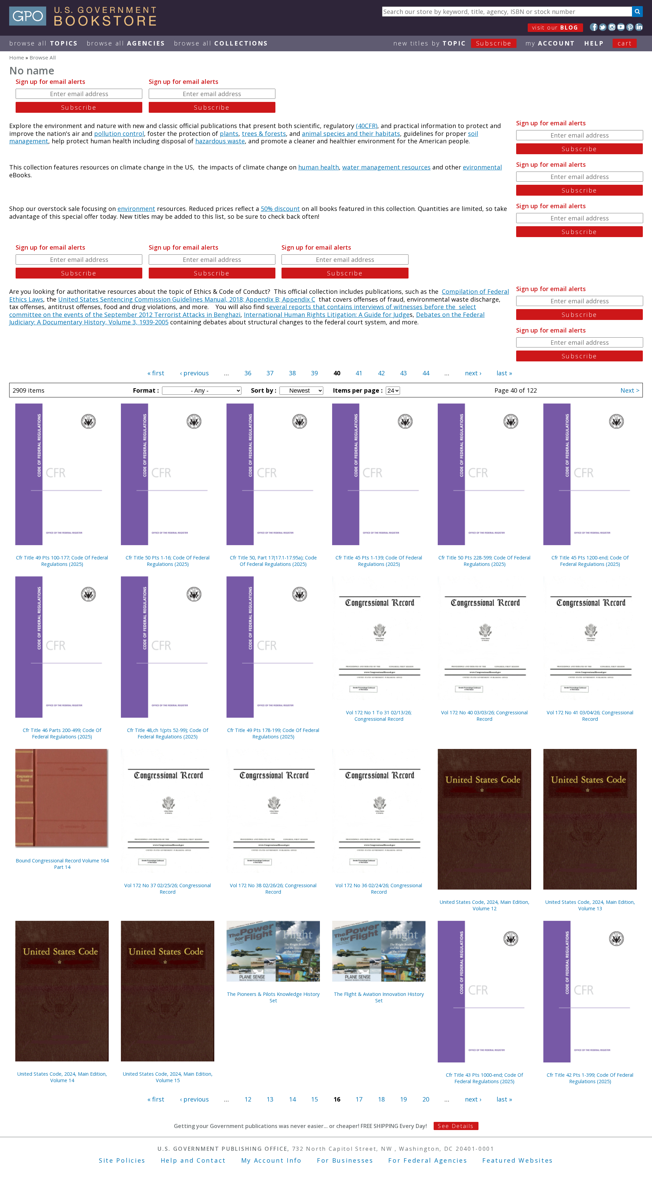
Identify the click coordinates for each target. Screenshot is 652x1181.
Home (16, 57)
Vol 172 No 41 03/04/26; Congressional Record (590, 715)
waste (236, 141)
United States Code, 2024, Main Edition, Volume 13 (590, 905)
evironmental (482, 167)
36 (247, 373)
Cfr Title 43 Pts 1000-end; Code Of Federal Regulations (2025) (484, 1078)
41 (359, 373)
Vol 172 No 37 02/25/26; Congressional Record (167, 888)
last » (504, 373)
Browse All (43, 43)
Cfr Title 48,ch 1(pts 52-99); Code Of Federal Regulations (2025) (167, 733)
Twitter (603, 27)
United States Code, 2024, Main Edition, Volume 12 (484, 905)
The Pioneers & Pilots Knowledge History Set (273, 997)
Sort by (263, 390)
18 (381, 1099)
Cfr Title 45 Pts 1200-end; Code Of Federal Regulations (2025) (590, 560)
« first (155, 373)
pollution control (119, 133)
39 (314, 373)
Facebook (594, 27)
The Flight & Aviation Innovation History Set (379, 997)
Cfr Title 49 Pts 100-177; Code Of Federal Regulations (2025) (62, 560)
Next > (629, 390)
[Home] (85, 23)
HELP (594, 43)
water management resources (386, 167)
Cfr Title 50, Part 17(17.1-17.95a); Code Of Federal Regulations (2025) (273, 560)
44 (425, 373)
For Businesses (345, 1160)
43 (403, 373)
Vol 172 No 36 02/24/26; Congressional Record (379, 888)
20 (425, 1099)
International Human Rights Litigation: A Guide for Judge (327, 314)
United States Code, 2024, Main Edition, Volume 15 (168, 1077)
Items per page (357, 390)
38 (292, 373)
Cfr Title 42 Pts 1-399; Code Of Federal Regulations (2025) (590, 1078)
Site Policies (122, 1160)
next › (473, 373)
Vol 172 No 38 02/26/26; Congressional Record (273, 888)
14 (292, 1099)
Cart (625, 43)
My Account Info (271, 1160)
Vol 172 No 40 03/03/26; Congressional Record (484, 715)
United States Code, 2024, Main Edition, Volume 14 (62, 1077)
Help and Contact (193, 1160)
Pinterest (630, 27)
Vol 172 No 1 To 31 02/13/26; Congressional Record (379, 715)
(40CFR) (366, 126)
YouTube (621, 27)
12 (247, 1099)
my (550, 43)
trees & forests (264, 133)
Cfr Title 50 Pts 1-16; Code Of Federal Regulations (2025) (168, 560)
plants (229, 133)
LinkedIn (639, 27)
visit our (555, 27)
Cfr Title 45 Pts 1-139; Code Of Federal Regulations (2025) (379, 560)
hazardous (211, 141)
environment (136, 208)
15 (314, 1099)
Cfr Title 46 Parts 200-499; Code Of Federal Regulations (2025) (62, 733)
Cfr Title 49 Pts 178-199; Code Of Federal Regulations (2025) (273, 733)
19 (403, 1099)
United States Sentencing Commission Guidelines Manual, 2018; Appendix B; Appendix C (186, 299)
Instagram (612, 27)
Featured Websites (517, 1160)
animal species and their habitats (351, 133)
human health (318, 167)
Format (145, 390)
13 (270, 1099)
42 (381, 373)
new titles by (452, 43)
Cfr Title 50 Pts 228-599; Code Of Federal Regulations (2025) (484, 560)
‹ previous (194, 373)
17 (359, 1099)
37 (270, 373)
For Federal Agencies (427, 1160)
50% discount (280, 208)
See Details (456, 1126)
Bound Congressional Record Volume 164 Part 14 (62, 863)
